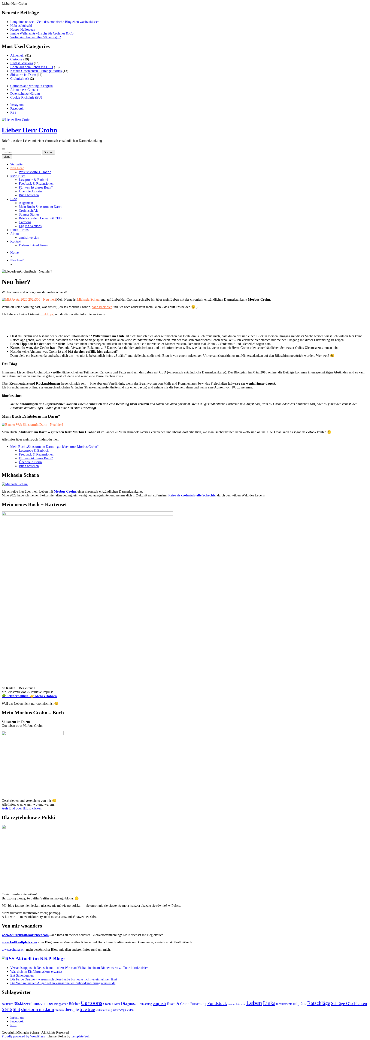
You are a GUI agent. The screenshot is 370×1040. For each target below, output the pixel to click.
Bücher (74, 1003)
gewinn (231, 1004)
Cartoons (16, 59)
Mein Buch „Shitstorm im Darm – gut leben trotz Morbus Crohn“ (54, 446)
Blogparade (61, 1004)
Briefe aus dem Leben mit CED (31, 67)
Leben (254, 1002)
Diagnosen (130, 1003)
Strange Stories (29, 214)
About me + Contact (24, 89)
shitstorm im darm (37, 1009)
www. (19, 942)
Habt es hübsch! (21, 25)
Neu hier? (17, 168)
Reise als (192, 495)
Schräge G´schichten (349, 1003)
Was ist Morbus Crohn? (35, 172)
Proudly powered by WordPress (24, 1036)
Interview (240, 1004)
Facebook (17, 108)
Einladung (145, 1004)
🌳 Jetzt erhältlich (16, 696)
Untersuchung (104, 1010)
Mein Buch (17, 176)
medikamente (284, 1004)
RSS (13, 112)
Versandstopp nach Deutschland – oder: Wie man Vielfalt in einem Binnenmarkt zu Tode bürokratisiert (79, 968)
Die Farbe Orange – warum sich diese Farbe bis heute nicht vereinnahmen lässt (63, 979)
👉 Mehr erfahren (43, 696)
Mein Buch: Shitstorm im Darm (40, 206)
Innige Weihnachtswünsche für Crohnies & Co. (42, 33)
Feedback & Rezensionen (36, 183)
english (159, 1003)
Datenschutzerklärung (25, 93)
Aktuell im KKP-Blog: (40, 958)
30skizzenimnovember (33, 1003)
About (14, 233)
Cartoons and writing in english (31, 86)
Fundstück (217, 1003)
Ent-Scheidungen (22, 975)
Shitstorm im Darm (23, 74)
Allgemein (17, 55)
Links (269, 1003)
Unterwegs (119, 1010)
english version (29, 237)
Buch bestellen (29, 195)
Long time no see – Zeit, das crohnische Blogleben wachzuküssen (54, 22)
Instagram (17, 104)
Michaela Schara (88, 299)
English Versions (21, 63)
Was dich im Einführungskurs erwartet (36, 971)
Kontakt (15, 241)
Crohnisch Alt (19, 78)
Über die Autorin (30, 191)
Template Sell (80, 1036)
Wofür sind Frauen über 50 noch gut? (35, 37)
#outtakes (7, 1004)
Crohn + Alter (111, 1004)
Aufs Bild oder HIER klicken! (22, 808)
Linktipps (46, 314)
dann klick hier (102, 307)
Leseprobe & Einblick (34, 179)
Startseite (16, 164)
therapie (72, 1009)
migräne (299, 1003)
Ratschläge (318, 1003)
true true (87, 1009)
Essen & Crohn (178, 1004)
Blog (13, 199)
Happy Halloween (22, 29)
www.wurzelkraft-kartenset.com (25, 935)
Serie (7, 1009)
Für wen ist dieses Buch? (36, 187)
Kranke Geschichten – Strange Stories (36, 71)
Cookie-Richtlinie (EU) (26, 97)
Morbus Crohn (65, 491)
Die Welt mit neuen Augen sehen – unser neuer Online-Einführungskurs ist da (62, 983)
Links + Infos (19, 230)
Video (130, 1010)
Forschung (198, 1004)
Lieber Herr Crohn (29, 130)
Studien (59, 1010)
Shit (16, 1009)
